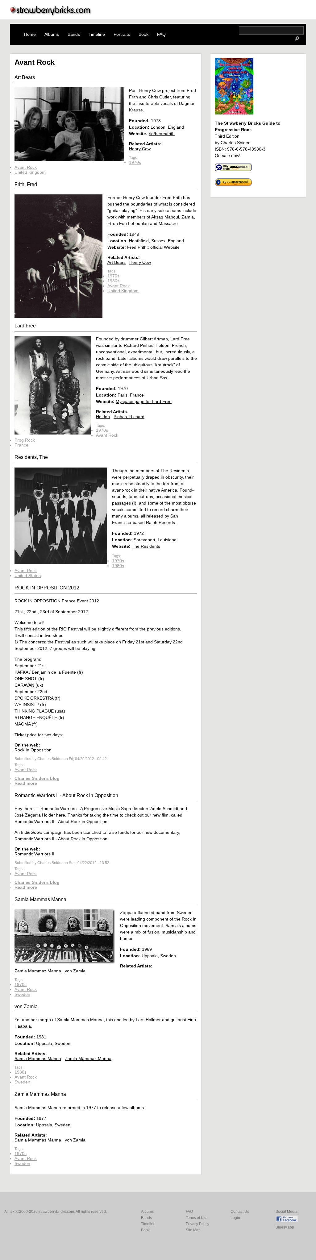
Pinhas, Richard (129, 416)
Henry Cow (140, 148)
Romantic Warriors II (34, 853)
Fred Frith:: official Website (153, 247)
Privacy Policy (197, 1224)
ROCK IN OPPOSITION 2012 (47, 587)
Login (235, 1218)
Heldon (103, 416)
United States (28, 575)
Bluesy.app (285, 1227)
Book (143, 34)
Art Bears (25, 77)
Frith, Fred (26, 184)
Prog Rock (25, 440)
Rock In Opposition (33, 749)
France (21, 445)
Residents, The (31, 457)
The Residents (146, 546)
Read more (26, 783)
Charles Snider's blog (37, 778)
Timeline (97, 34)
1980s (113, 280)
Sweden (22, 994)
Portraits (122, 34)
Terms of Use (197, 1218)
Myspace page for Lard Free (144, 401)
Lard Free (25, 325)
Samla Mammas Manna (40, 899)
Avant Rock (26, 167)
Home (30, 34)
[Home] (51, 14)
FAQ (161, 34)
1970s (135, 162)
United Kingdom (30, 172)
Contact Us (240, 1211)
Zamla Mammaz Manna (38, 970)
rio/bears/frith (162, 133)
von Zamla (75, 970)
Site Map (193, 1230)
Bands (74, 34)
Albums (51, 34)
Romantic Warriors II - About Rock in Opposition (66, 795)
